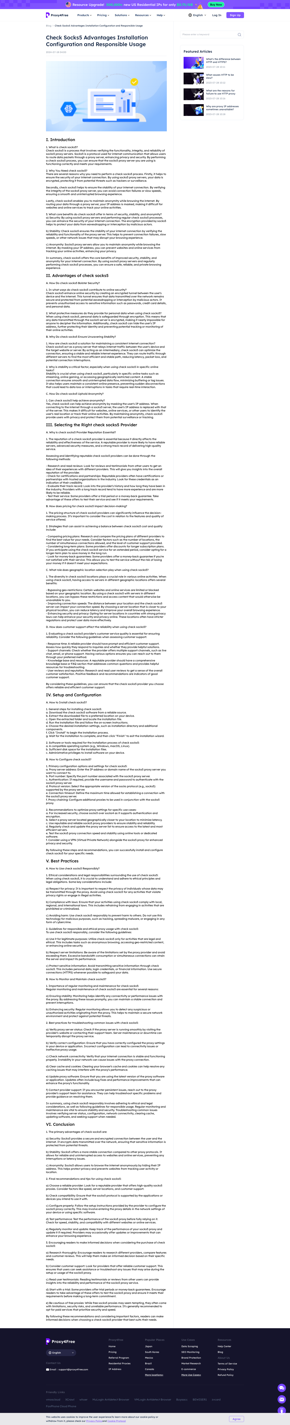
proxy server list (101, 826)
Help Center (224, 1346)
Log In (216, 15)
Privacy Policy (94, 1420)
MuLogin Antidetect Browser (110, 1399)
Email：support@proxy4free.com (69, 1369)
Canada (149, 1369)
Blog (220, 1352)
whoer (83, 1399)
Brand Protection (191, 1357)
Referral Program (119, 1357)
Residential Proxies (120, 1363)
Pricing (112, 1352)
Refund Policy (225, 1375)
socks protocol (128, 786)
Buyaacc (182, 1399)
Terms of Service (227, 1363)
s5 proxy (57, 154)
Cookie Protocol (116, 1420)
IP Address (115, 1369)
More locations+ (154, 1374)
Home (112, 1346)
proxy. (50, 803)
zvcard (216, 1399)
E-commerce (188, 1369)
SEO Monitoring (190, 1352)
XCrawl (69, 1399)
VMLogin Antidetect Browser (152, 1399)
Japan (148, 1346)
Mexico (149, 1357)
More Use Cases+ (191, 1374)
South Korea (152, 1352)
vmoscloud (53, 1399)
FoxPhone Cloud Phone (61, 1406)
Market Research (191, 1363)
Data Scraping (189, 1346)
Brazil (148, 1363)
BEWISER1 (200, 1399)
